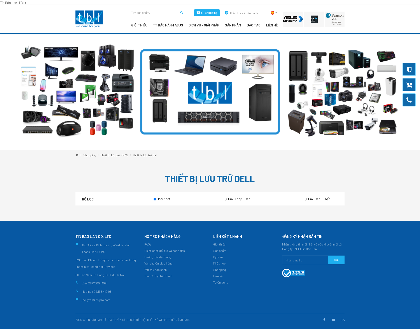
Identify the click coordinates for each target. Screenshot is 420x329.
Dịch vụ (218, 257)
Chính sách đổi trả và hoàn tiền (164, 250)
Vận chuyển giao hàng (158, 263)
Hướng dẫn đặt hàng (157, 257)
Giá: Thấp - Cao (239, 199)
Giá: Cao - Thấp (319, 199)
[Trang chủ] (77, 155)
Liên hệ (272, 25)
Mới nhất (164, 199)
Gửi (336, 260)
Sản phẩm (233, 25)
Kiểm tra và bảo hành (244, 13)
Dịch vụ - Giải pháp (204, 25)
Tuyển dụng (220, 282)
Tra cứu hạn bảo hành (158, 276)
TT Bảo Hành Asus (168, 25)
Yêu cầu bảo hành (155, 270)
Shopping (211, 12)
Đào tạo (254, 25)
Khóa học (219, 263)
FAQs (147, 244)
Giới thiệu (139, 25)
